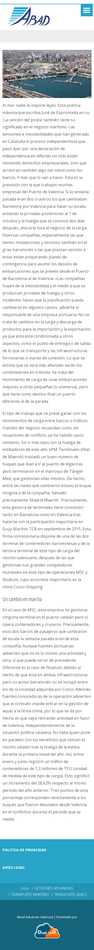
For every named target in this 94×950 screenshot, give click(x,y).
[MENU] (87, 10)
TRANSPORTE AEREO (70, 894)
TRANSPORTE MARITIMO (30, 894)
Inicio (25, 888)
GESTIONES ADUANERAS (53, 888)
